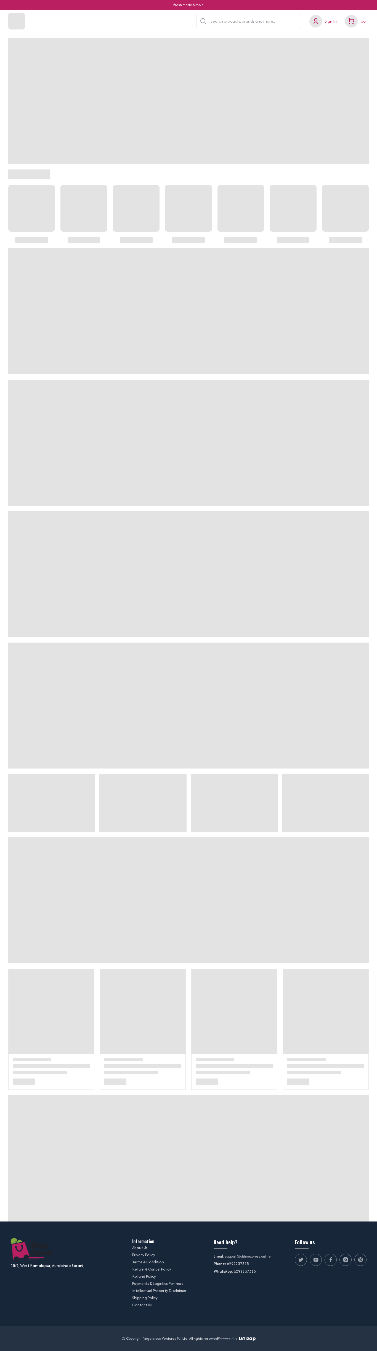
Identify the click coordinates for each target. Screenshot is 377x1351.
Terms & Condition (148, 1262)
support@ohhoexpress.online (248, 1256)
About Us (140, 1247)
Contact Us (142, 1305)
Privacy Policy (143, 1255)
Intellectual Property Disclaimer (159, 1290)
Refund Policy (144, 1276)
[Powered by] (247, 1338)
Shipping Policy (145, 1298)
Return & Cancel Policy (151, 1269)
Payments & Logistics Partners (157, 1283)
